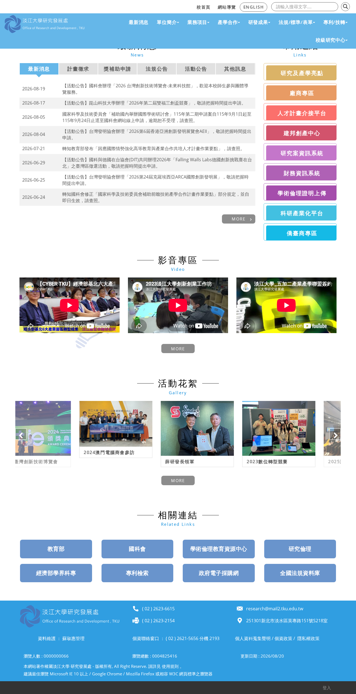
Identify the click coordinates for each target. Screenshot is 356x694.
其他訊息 (235, 68)
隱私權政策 (308, 638)
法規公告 (157, 68)
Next (335, 434)
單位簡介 (167, 22)
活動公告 (196, 68)
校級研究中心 (330, 40)
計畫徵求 (78, 68)
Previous (20, 434)
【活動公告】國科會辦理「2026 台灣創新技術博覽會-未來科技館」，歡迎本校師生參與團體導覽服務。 (155, 89)
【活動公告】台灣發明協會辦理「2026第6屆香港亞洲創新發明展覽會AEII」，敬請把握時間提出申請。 (156, 134)
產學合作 (228, 22)
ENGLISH (253, 7)
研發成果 (258, 22)
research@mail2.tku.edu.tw (274, 609)
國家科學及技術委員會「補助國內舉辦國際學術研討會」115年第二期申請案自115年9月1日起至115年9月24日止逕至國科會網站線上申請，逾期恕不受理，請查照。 (156, 117)
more (238, 219)
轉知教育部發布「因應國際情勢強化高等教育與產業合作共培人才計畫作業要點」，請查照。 (153, 148)
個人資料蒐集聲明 (253, 638)
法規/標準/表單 (296, 22)
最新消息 (139, 22)
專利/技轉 (334, 22)
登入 (327, 687)
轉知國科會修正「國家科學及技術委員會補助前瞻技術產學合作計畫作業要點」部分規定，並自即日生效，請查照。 (155, 197)
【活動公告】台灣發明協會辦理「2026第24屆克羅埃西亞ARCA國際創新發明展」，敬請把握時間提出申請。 (155, 180)
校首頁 (204, 7)
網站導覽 (227, 7)
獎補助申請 (117, 68)
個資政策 (283, 638)
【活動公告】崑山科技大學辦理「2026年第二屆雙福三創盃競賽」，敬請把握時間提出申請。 (154, 103)
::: (191, 6)
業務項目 (197, 22)
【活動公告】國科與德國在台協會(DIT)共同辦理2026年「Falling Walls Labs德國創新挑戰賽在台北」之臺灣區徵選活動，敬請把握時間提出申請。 (157, 163)
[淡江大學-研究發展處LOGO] (44, 24)
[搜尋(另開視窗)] (345, 6)
